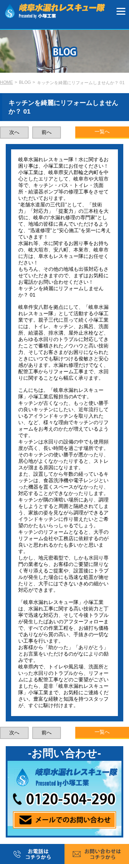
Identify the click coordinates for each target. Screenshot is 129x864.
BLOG (25, 82)
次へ (14, 132)
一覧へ (102, 131)
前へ (47, 132)
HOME (6, 82)
